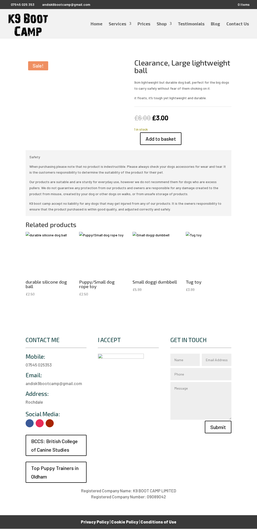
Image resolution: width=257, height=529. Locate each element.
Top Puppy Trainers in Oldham (55, 472)
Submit (218, 427)
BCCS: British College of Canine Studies (54, 445)
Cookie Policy (124, 521)
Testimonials (191, 24)
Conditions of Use (158, 521)
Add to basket (161, 139)
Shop (162, 24)
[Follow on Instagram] (40, 423)
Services (117, 24)
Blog (215, 24)
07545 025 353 (22, 4)
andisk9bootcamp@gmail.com (54, 383)
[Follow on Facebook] (30, 423)
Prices (144, 24)
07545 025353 (39, 364)
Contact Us (237, 24)
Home (96, 24)
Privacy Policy (95, 521)
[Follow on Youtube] (50, 423)
